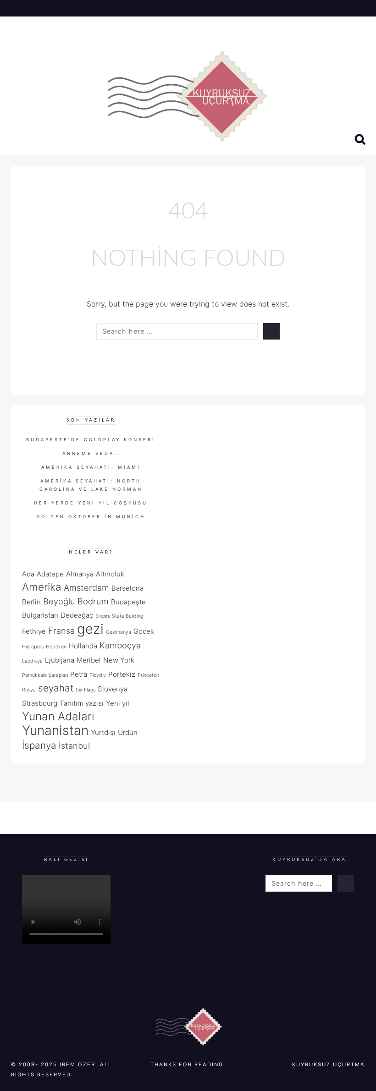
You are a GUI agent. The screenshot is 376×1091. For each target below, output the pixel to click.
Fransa (61, 630)
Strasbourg (39, 703)
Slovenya (112, 689)
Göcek (143, 631)
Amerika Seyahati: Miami (91, 467)
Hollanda (83, 645)
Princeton (148, 675)
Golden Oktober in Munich (90, 516)
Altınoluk (110, 574)
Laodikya (32, 661)
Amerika (41, 587)
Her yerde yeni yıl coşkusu (91, 502)
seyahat (55, 688)
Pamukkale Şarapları (45, 675)
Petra (78, 674)
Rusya (29, 690)
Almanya (80, 574)
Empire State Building (119, 616)
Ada (28, 574)
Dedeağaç (77, 615)
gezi (90, 629)
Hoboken (56, 647)
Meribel (89, 660)
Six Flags (85, 690)
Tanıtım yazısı (82, 703)
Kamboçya (120, 645)
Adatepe (50, 574)
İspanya (39, 745)
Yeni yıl (117, 703)
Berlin (31, 602)
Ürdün (128, 732)
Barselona (127, 588)
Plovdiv (97, 675)
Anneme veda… (91, 453)
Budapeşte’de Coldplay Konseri (90, 439)
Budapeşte (128, 602)
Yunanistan (55, 730)
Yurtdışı (103, 732)
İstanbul (74, 745)
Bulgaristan (40, 615)
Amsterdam (86, 587)
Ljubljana (59, 660)
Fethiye (34, 631)
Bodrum (93, 601)
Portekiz (121, 674)
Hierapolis (33, 647)
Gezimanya (118, 632)
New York (118, 660)
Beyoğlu (59, 601)
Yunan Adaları (58, 716)
